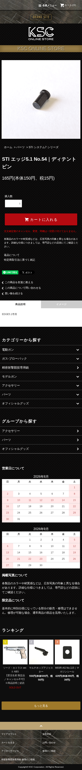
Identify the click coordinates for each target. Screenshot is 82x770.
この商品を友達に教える (19, 282)
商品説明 (20, 304)
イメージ (61, 304)
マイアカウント (9, 734)
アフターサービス (10, 751)
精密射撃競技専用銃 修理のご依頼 (18, 759)
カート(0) (70, 5)
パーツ (20, 147)
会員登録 (46, 734)
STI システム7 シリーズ (44, 147)
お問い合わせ (49, 742)
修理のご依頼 (49, 751)
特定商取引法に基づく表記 (19, 259)
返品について (12, 254)
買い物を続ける (14, 293)
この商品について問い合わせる (23, 287)
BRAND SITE (41, 17)
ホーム (8, 147)
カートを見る (8, 742)
